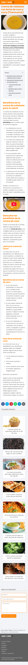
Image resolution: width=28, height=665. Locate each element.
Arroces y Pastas (5, 641)
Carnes (3, 643)
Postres (3, 651)
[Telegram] (19, 404)
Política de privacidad (12, 658)
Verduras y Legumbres (7, 653)
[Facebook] (3, 404)
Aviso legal (11, 659)
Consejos (4, 645)
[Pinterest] (11, 404)
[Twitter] (7, 404)
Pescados (4, 649)
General (3, 647)
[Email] (23, 404)
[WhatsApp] (15, 404)
